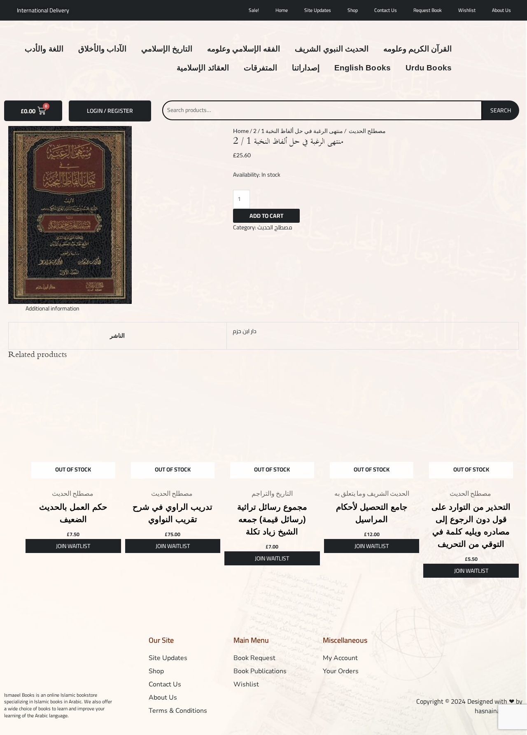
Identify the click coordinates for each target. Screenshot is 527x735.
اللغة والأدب (44, 48)
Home (281, 10)
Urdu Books (429, 67)
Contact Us (385, 10)
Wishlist (467, 10)
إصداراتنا (305, 67)
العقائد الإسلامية (203, 67)
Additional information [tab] (52, 308)
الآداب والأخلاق (102, 48)
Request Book (427, 10)
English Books (362, 67)
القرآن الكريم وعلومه (417, 48)
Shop (352, 10)
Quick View (73, 478)
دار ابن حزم (245, 331)
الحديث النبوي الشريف (331, 48)
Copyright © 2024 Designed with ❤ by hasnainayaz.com (469, 706)
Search (500, 110)
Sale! (254, 10)
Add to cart (266, 215)
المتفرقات (260, 67)
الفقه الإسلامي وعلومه (243, 48)
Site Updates (317, 10)
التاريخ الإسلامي (166, 48)
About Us (501, 10)
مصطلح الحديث (366, 130)
